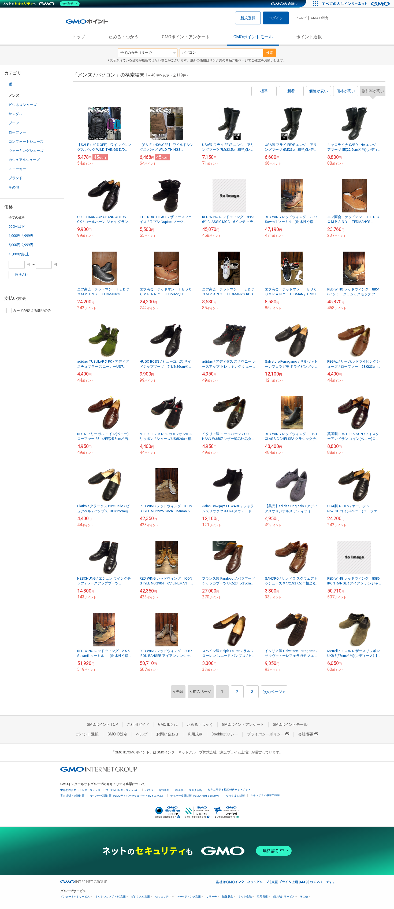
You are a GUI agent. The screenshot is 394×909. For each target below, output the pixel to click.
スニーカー (17, 169)
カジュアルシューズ (24, 160)
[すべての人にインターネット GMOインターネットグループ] (356, 4)
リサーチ (211, 896)
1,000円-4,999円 (21, 236)
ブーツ (14, 123)
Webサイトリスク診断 (188, 790)
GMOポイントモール (253, 36)
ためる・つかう (124, 36)
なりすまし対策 (235, 795)
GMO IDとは (168, 724)
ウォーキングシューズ (26, 151)
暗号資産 (262, 896)
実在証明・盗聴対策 (72, 795)
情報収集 (227, 896)
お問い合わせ (167, 734)
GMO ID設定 (319, 18)
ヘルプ (301, 18)
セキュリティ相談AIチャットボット (229, 789)
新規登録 (247, 18)
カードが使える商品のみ (32, 310)
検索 (269, 53)
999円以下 (17, 227)
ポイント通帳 (309, 36)
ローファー (17, 132)
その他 (14, 187)
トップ (78, 36)
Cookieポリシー (224, 734)
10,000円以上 (19, 254)
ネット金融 (245, 896)
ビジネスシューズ (22, 105)
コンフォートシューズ (26, 141)
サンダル (16, 114)
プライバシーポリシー (265, 734)
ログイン (275, 18)
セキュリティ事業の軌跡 (265, 795)
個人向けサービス (284, 896)
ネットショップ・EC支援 (110, 896)
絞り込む (21, 275)
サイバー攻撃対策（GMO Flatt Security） (195, 795)
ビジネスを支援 (140, 896)
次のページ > (274, 692)
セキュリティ (163, 896)
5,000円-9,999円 (21, 245)
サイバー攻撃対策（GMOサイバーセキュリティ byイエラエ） (127, 795)
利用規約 (195, 734)
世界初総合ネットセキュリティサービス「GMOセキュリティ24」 (100, 790)
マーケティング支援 (189, 896)
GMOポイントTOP (102, 724)
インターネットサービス (75, 896)
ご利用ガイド (138, 724)
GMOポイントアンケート (186, 36)
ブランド (16, 178)
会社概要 (305, 734)
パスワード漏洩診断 (157, 790)
